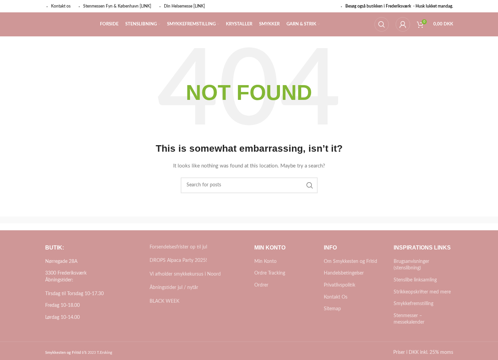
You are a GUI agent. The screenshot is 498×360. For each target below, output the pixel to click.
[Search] (381, 24)
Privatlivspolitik (339, 285)
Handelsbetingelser (344, 273)
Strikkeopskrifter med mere (422, 292)
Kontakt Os (335, 297)
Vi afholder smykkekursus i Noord (185, 274)
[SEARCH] (310, 185)
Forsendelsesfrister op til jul (178, 247)
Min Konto (265, 261)
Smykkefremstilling (413, 303)
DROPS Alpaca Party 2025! (178, 260)
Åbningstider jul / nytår (174, 287)
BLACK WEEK (164, 301)
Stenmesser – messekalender (409, 319)
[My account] (402, 24)
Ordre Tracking (269, 273)
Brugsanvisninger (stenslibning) (411, 265)
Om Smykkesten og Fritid (350, 261)
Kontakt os (61, 6)
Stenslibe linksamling (415, 280)
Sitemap (332, 308)
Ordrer (261, 285)
